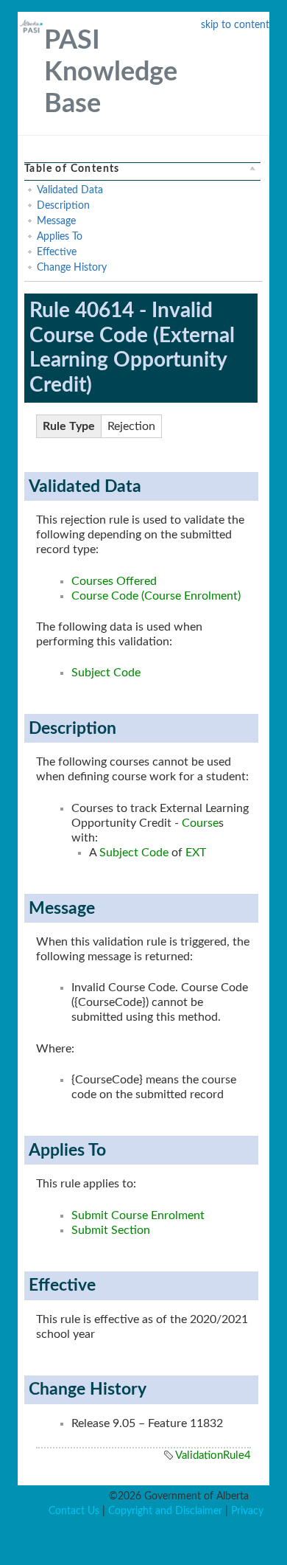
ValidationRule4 (213, 1455)
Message (56, 221)
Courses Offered (114, 581)
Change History (72, 268)
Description (63, 206)
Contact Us (74, 1511)
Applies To (59, 237)
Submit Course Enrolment (138, 1215)
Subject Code (106, 673)
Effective (57, 252)
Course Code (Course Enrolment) (156, 596)
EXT (195, 852)
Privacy (247, 1511)
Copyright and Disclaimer (165, 1511)
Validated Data (70, 190)
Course (200, 823)
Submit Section (110, 1230)
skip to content (235, 25)
